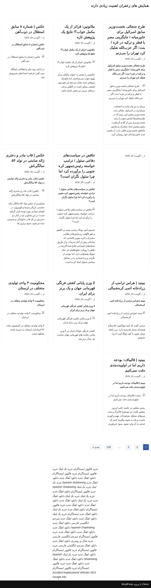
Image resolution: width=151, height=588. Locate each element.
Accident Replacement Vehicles (71, 572)
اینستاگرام (73, 514)
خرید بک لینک (65, 468)
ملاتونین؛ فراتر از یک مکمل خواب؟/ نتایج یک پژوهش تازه (78, 31)
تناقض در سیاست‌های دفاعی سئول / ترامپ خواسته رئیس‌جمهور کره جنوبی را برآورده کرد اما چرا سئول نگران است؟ (77, 165)
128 (109, 447)
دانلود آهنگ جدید (68, 477)
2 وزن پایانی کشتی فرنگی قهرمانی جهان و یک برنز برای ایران (75, 288)
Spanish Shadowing (74, 482)
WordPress (127, 584)
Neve (146, 584)
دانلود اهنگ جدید (87, 477)
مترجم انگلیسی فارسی (65, 536)
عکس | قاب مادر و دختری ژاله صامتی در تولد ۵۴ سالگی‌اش (25, 160)
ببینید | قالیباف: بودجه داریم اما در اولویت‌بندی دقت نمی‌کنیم (127, 365)
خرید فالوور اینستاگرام (85, 468)
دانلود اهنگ (91, 545)
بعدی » (96, 447)
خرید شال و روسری (82, 540)
